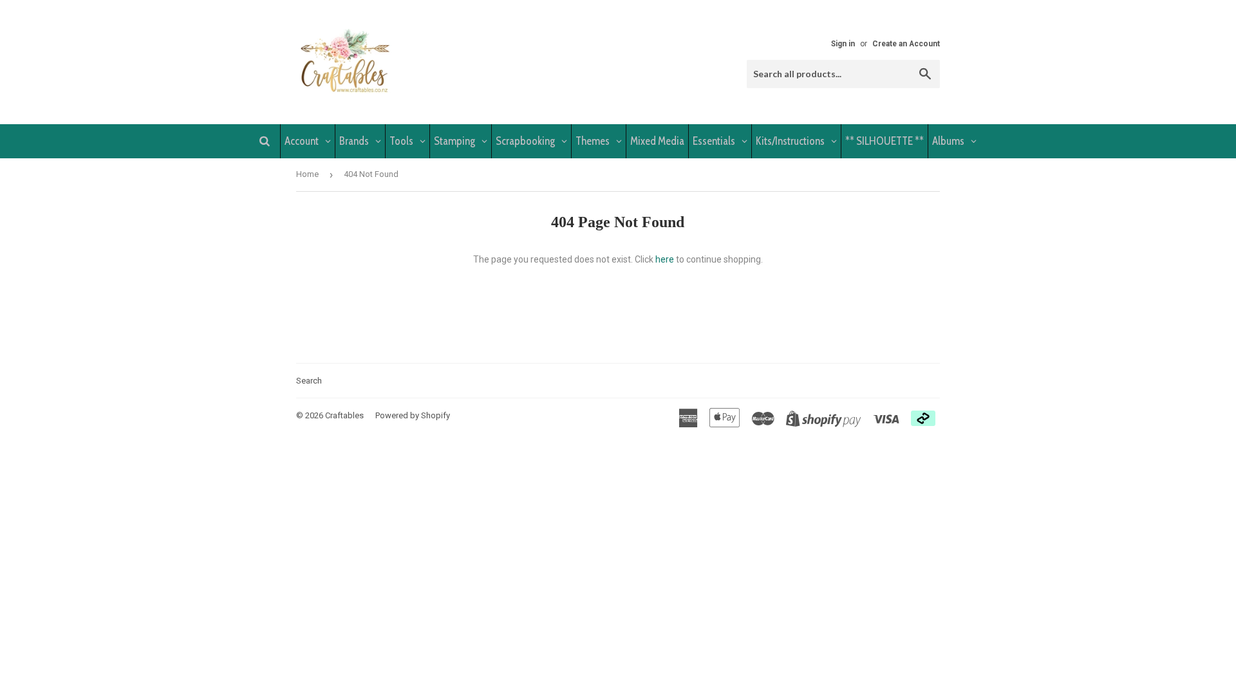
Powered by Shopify (412, 415)
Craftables (344, 415)
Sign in (843, 43)
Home (307, 174)
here (664, 259)
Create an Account (906, 43)
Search (309, 380)
